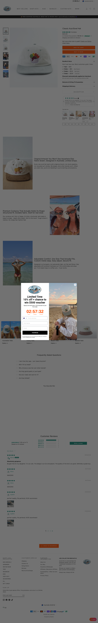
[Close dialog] (75, 284)
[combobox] (25, 318)
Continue (35, 333)
